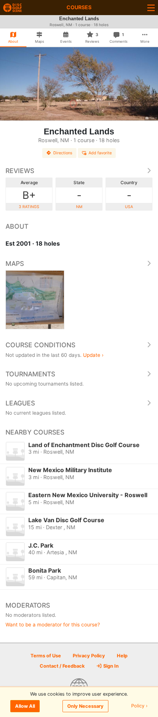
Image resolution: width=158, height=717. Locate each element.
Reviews (20, 171)
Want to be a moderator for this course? (53, 625)
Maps (15, 263)
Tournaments (30, 374)
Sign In (110, 666)
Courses (79, 7)
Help (122, 655)
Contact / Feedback (62, 666)
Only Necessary (85, 706)
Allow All (25, 706)
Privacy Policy (89, 655)
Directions (62, 152)
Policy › (139, 706)
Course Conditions (40, 345)
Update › (93, 355)
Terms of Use (45, 655)
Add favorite (100, 152)
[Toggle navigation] (151, 7)
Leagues (20, 403)
